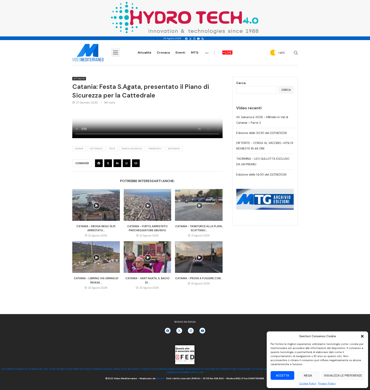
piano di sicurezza (132, 148)
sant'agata (174, 148)
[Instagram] (194, 38)
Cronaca (163, 52)
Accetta (282, 375)
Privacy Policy (327, 383)
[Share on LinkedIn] (117, 163)
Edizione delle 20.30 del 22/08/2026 (261, 133)
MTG (194, 52)
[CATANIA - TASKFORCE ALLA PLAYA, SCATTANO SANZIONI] (199, 205)
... (207, 51)
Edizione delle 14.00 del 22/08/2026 (261, 174)
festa (112, 148)
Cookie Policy (307, 383)
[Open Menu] (115, 52)
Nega (308, 375)
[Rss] (202, 38)
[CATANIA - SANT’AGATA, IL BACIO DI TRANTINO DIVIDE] (147, 257)
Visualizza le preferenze (343, 375)
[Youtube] (198, 38)
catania (79, 148)
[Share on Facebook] (99, 163)
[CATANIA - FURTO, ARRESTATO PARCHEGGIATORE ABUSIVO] (147, 205)
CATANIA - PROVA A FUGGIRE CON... (198, 278)
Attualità (144, 52)
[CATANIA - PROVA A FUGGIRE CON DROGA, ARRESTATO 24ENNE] (199, 257)
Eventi (180, 52)
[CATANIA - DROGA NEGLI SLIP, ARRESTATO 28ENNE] (96, 205)
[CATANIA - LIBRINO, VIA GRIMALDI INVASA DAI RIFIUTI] (96, 257)
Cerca (241, 83)
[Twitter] (190, 38)
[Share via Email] (136, 163)
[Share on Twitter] (108, 163)
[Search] (296, 53)
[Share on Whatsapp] (126, 163)
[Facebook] (186, 38)
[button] (362, 336)
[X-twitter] (179, 331)
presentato (155, 148)
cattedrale (96, 148)
